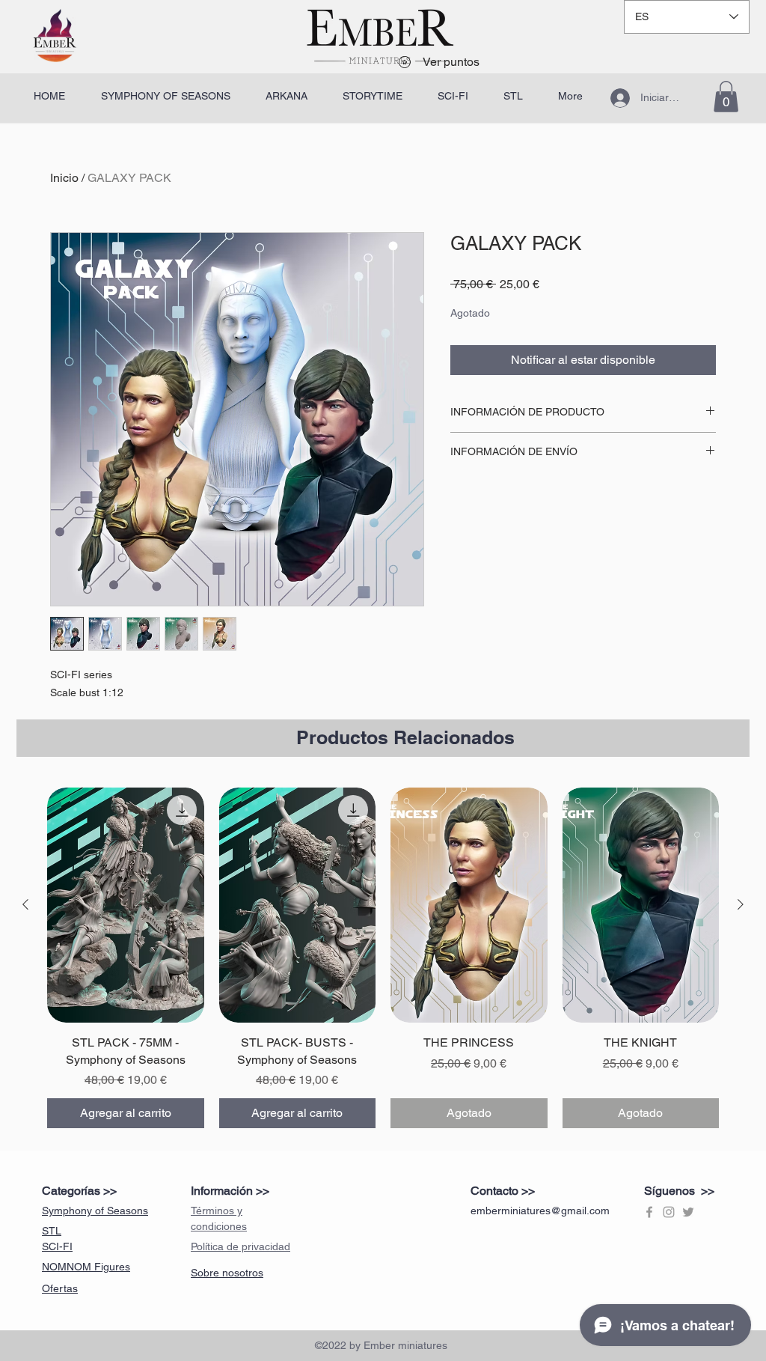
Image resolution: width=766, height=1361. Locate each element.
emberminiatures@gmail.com (540, 1211)
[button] (726, 96)
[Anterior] (25, 904)
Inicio (64, 178)
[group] (383, 958)
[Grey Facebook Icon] (649, 1212)
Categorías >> (79, 1191)
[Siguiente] (741, 904)
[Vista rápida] (125, 905)
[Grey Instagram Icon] (668, 1212)
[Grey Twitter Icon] (688, 1212)
